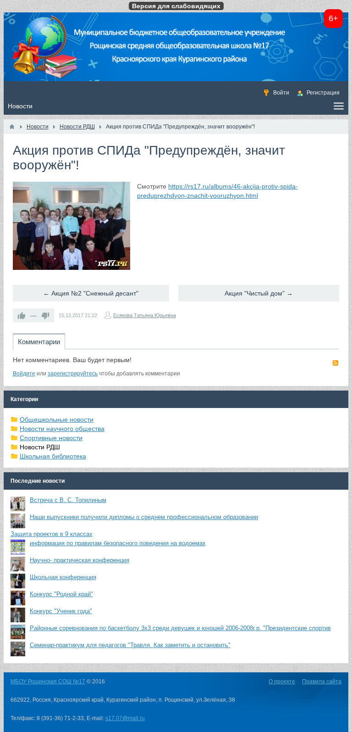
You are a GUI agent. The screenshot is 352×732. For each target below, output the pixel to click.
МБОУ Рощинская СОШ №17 (48, 681)
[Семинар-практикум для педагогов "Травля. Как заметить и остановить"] (18, 649)
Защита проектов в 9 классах (52, 534)
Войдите (24, 373)
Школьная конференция (63, 577)
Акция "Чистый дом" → (259, 293)
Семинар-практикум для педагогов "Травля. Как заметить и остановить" (130, 645)
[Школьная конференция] (18, 581)
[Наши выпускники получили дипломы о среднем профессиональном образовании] (18, 521)
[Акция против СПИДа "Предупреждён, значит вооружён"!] (71, 226)
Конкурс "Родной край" (61, 594)
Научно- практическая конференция (79, 560)
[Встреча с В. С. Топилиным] (18, 504)
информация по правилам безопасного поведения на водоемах (118, 543)
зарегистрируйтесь (73, 373)
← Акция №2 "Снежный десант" (90, 293)
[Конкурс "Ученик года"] (18, 615)
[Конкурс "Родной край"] (18, 598)
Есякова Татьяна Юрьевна (144, 315)
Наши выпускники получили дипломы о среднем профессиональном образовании (144, 517)
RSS (335, 363)
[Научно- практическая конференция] (18, 564)
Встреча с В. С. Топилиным (68, 500)
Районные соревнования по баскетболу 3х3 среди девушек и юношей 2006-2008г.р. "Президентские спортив (180, 628)
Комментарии (39, 342)
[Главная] (12, 126)
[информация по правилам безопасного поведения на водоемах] (18, 547)
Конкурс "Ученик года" (61, 611)
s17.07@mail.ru (125, 718)
